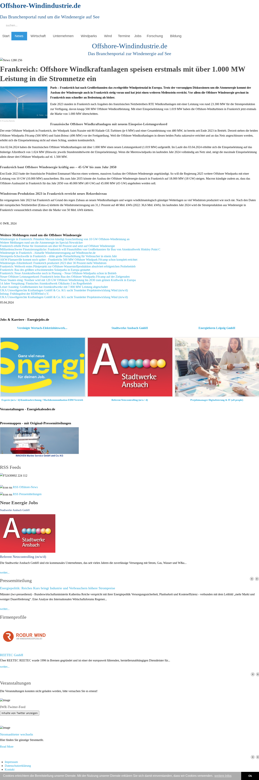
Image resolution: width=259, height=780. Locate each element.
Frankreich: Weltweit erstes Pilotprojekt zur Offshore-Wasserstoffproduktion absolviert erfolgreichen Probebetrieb (68, 266)
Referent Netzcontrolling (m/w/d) (23, 557)
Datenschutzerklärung (18, 765)
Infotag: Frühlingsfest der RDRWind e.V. (24, 293)
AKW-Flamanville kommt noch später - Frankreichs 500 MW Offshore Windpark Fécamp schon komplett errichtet (68, 259)
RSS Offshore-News (25, 487)
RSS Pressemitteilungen (27, 494)
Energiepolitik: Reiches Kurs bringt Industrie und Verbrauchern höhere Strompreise (57, 588)
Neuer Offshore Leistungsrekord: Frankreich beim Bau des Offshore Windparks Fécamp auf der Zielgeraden (65, 276)
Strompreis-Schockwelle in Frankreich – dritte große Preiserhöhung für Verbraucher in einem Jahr (58, 256)
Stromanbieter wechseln (16, 734)
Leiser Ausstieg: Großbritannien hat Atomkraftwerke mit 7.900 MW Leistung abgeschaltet (54, 286)
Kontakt (9, 769)
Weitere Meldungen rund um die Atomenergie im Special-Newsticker (41, 242)
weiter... (4, 572)
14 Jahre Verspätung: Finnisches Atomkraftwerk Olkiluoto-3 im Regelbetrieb (46, 283)
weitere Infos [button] (223, 775)
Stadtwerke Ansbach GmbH (15, 510)
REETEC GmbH (11, 655)
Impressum (11, 762)
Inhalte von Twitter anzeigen (20, 713)
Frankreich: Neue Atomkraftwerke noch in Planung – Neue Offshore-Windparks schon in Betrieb (58, 273)
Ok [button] (250, 775)
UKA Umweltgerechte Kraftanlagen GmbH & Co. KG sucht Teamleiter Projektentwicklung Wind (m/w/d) (64, 290)
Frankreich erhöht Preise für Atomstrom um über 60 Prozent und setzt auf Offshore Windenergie (57, 246)
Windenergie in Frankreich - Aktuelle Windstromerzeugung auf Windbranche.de (48, 252)
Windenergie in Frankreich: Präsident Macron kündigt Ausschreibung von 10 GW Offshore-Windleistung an (65, 239)
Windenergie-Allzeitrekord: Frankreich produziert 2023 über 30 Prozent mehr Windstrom (53, 263)
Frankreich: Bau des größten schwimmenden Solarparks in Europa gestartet (45, 269)
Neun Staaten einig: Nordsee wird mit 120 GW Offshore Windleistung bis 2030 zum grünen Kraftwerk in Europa (68, 280)
